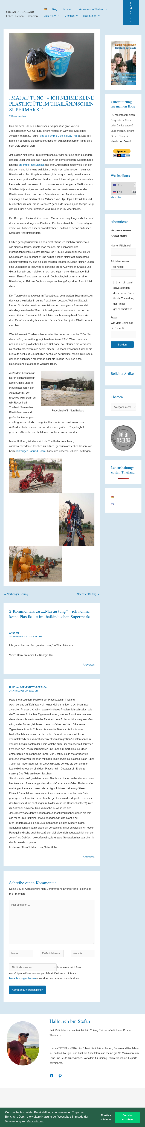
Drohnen (69, 15)
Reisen (66, 9)
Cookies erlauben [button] (127, 1117)
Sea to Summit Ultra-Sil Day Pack (59, 135)
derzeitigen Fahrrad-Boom (31, 450)
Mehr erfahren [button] (35, 1121)
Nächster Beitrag (88, 594)
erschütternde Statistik (32, 164)
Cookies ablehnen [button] (106, 1117)
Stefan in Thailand (20, 11)
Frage (122, 323)
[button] (131, 12)
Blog (54, 9)
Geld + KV (50, 15)
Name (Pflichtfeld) (121, 245)
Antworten (88, 664)
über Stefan (89, 15)
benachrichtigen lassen (22, 978)
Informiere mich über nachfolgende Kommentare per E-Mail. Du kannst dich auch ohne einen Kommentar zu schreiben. (45, 973)
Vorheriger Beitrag (16, 594)
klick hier (116, 197)
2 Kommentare (17, 116)
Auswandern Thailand (91, 9)
